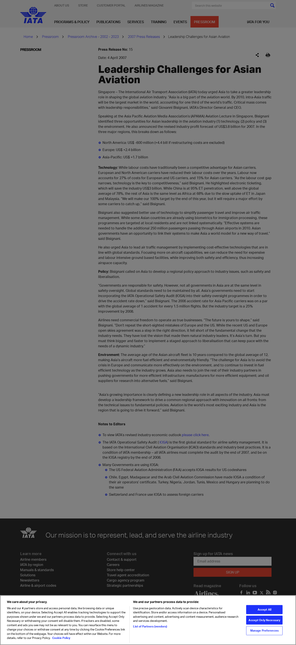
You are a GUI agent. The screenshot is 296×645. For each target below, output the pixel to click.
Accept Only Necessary (264, 620)
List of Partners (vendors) (150, 626)
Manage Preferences (264, 630)
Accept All (264, 609)
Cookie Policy (61, 637)
